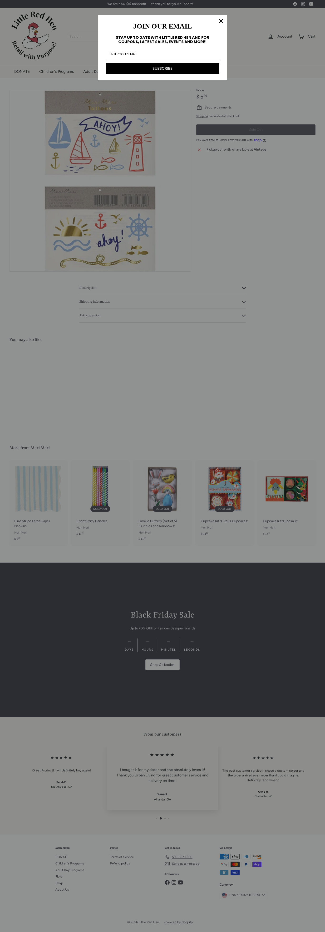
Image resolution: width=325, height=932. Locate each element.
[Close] (221, 21)
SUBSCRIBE (162, 68)
